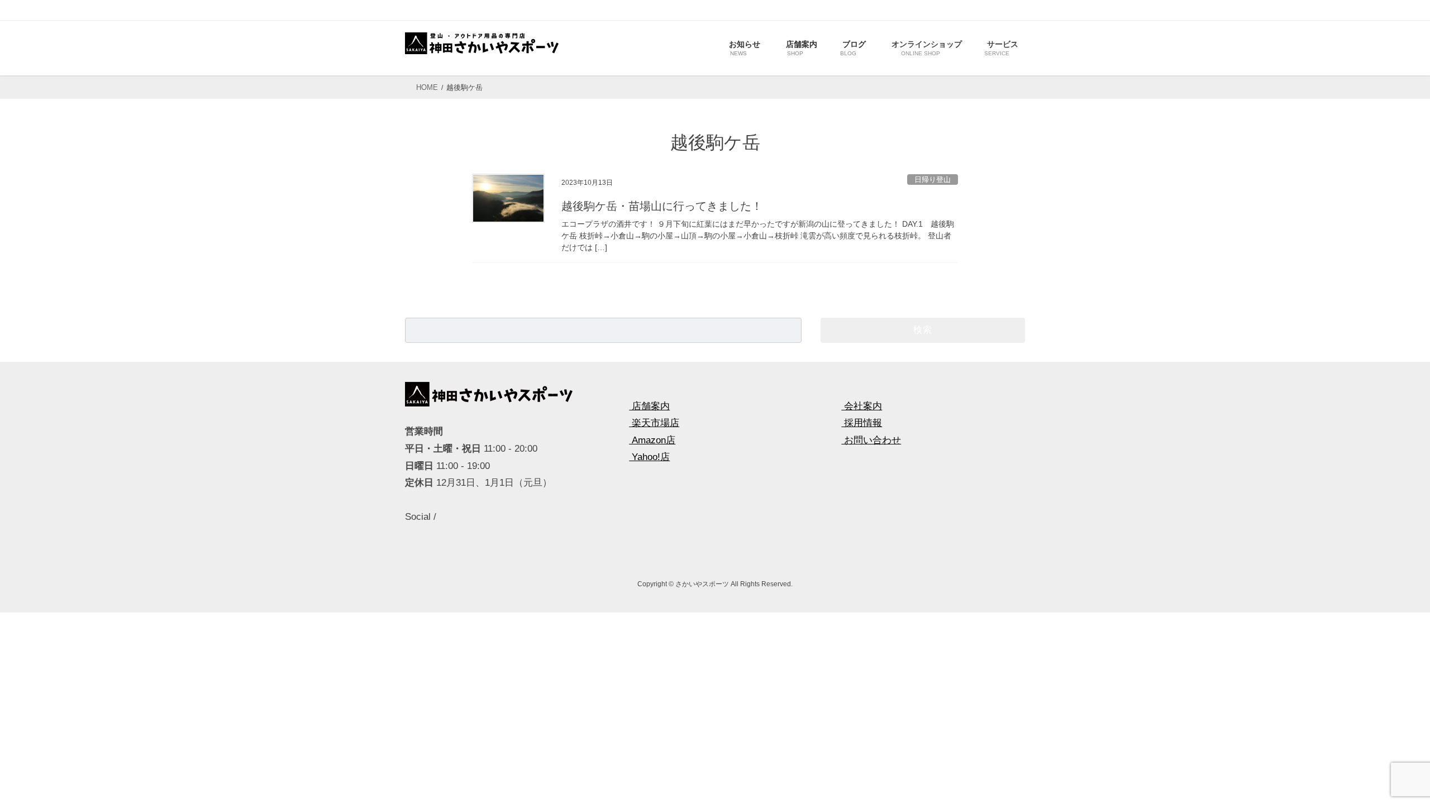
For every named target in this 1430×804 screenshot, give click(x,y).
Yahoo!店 (649, 457)
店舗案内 (649, 406)
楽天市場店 (654, 423)
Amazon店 (652, 440)
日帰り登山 (932, 179)
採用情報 (861, 423)
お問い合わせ (871, 440)
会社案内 (861, 406)
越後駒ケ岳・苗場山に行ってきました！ (661, 206)
